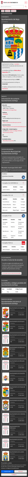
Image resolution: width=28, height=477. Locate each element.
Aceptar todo (7, 471)
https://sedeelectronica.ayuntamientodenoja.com (14, 126)
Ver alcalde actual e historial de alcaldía (11, 273)
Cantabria (7, 11)
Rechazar (20, 471)
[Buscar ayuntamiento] (25, 6)
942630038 (5, 89)
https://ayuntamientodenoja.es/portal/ (12, 122)
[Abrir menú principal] (26, 2)
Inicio (2, 11)
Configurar (14, 474)
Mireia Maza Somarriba (8, 141)
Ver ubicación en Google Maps (10, 110)
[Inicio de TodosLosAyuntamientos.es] (12, 2)
